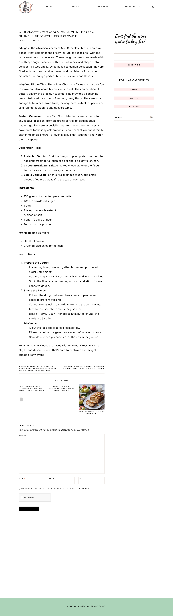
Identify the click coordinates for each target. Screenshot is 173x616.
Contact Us (83, 606)
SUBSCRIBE (134, 65)
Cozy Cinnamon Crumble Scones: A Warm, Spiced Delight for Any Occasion (31, 388)
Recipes (49, 7)
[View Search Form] (152, 7)
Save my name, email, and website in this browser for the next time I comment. (56, 488)
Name (22, 478)
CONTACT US (102, 7)
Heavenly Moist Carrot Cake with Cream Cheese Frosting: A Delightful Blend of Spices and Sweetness (37, 368)
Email (52, 478)
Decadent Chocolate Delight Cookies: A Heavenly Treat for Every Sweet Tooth (84, 367)
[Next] (102, 399)
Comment (24, 435)
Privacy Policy (132, 7)
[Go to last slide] (21, 399)
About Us (75, 7)
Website (82, 478)
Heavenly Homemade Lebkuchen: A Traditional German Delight (61, 388)
